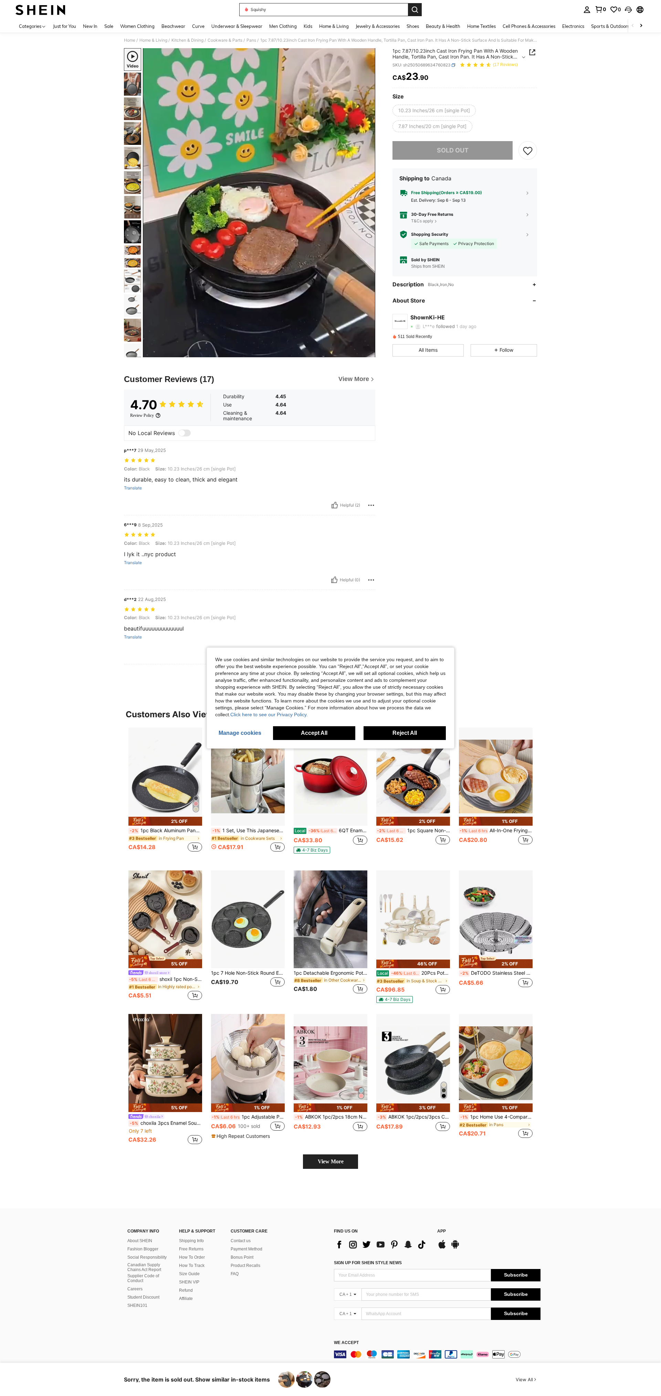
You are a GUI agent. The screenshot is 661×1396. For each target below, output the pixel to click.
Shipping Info (191, 1240)
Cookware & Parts (225, 40)
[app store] (442, 1247)
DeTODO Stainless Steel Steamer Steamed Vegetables (496, 973)
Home (129, 40)
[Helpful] (334, 505)
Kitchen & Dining (187, 40)
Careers (135, 1289)
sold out (453, 150)
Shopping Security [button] (429, 234)
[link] (600, 9)
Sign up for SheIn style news (368, 1262)
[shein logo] (40, 9)
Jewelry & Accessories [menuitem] (378, 26)
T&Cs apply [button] (422, 221)
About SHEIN (139, 1240)
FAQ (235, 1273)
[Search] (415, 9)
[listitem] (165, 793)
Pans (251, 40)
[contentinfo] (437, 1354)
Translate (133, 488)
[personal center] (587, 10)
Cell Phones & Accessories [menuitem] (529, 26)
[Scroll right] (641, 26)
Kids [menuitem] (308, 26)
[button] (628, 10)
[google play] (455, 1247)
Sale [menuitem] (108, 26)
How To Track (191, 1265)
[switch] (184, 433)
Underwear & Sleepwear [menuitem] (236, 26)
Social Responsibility (147, 1257)
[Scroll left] (632, 26)
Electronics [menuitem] (573, 26)
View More (331, 1161)
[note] (165, 821)
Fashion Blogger (142, 1249)
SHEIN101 (137, 1305)
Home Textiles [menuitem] (481, 26)
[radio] (434, 110)
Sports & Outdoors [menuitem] (610, 26)
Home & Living (153, 40)
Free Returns (191, 1249)
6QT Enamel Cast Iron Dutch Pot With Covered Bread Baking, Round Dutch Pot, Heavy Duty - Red (331, 830)
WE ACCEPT (346, 1343)
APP (441, 1231)
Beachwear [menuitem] (173, 26)
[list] (382, 1244)
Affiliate (186, 1298)
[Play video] (259, 202)
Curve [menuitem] (198, 26)
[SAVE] (527, 150)
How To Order (192, 1257)
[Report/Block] (371, 505)
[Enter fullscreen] (368, 352)
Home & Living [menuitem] (334, 26)
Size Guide (189, 1273)
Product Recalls (245, 1265)
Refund (186, 1290)
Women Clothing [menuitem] (137, 26)
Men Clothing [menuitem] (283, 26)
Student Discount (143, 1297)
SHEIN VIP (189, 1282)
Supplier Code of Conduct (143, 1278)
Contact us (241, 1240)
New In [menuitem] (90, 26)
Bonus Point (242, 1257)
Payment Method (246, 1249)
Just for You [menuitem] (64, 26)
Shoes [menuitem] (413, 26)
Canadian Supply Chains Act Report (144, 1267)
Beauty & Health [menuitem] (443, 26)
